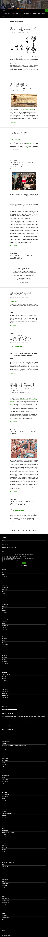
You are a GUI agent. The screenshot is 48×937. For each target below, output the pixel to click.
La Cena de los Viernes (6, 853)
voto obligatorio (30, 143)
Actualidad (12, 130)
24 (29, 530)
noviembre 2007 (5, 695)
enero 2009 (4, 665)
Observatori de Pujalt (6, 874)
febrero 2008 (4, 689)
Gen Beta (3, 826)
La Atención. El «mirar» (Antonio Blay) (21, 502)
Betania (3, 762)
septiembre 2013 (5, 606)
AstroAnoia (4, 749)
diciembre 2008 (4, 667)
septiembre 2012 (5, 629)
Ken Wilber (4, 849)
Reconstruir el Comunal (6, 898)
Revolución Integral (14, 81)
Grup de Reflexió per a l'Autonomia (8, 832)
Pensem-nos (4, 881)
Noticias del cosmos (5, 872)
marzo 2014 (4, 595)
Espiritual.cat (4, 815)
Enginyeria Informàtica (6, 807)
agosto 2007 (4, 701)
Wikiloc (3, 925)
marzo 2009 (4, 661)
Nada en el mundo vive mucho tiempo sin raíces (19, 722)
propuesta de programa (28, 109)
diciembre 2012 (4, 623)
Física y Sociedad (5, 819)
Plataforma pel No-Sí (5, 883)
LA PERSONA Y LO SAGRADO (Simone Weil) (30, 720)
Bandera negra (4, 756)
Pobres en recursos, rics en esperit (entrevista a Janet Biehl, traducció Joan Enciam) (23, 387)
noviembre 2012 (5, 625)
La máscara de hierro (9, 718)
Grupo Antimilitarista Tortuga (7, 834)
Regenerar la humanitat (6, 900)
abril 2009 (3, 659)
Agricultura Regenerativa (6, 732)
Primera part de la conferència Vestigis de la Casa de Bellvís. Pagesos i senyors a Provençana (28, 716)
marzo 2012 (4, 633)
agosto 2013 (4, 608)
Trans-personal (4, 921)
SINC (3, 908)
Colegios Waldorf (5, 781)
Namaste (3, 864)
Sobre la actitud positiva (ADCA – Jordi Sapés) (23, 29)
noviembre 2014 (5, 587)
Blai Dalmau (4, 766)
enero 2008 (4, 691)
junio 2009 (4, 655)
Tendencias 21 (4, 915)
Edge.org (3, 798)
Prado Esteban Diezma (6, 889)
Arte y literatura (13, 160)
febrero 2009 (4, 663)
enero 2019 (4, 576)
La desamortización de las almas (23, 432)
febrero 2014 (4, 597)
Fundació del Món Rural (6, 821)
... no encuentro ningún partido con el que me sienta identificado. (15, 556)
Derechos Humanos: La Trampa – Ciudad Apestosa (11, 720)
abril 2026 (3, 572)
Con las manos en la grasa (6, 783)
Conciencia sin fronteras (6, 785)
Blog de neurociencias (6, 768)
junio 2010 (4, 638)
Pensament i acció (5, 879)
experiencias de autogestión (29, 147)
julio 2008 (3, 678)
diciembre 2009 (4, 648)
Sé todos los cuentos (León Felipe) (21, 256)
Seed (3, 906)
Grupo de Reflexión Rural (6, 836)
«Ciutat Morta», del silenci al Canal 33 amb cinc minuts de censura (23, 338)
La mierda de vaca (5, 855)
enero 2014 (4, 600)
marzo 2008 (4, 687)
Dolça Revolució (5, 796)
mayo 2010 (4, 640)
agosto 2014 (4, 591)
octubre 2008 (4, 672)
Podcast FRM (4, 885)
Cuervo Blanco (4, 792)
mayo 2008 (4, 682)
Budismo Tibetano (5, 770)
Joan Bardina (4, 843)
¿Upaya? (3, 16)
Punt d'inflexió (4, 891)
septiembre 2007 (5, 699)
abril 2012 (3, 631)
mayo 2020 (4, 574)
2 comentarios (24, 90)
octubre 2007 (4, 697)
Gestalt (3, 828)
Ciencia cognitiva (5, 779)
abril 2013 (3, 614)
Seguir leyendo (13, 73)
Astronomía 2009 (5, 751)
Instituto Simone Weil (6, 838)
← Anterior (13, 530)
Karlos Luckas (4, 847)
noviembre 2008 (5, 670)
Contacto (13, 13)
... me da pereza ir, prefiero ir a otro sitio (10, 561)
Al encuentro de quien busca (7, 734)
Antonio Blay (4, 739)
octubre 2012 (4, 627)
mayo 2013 (4, 612)
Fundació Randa (4, 824)
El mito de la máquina (5, 802)
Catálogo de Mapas (5, 775)
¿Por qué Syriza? (18, 133)
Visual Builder (4, 923)
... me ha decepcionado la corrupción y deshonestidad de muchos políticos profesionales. (19, 558)
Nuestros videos (26, 13)
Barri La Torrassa (5, 760)
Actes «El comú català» (6, 13)
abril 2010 (3, 642)
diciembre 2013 (4, 602)
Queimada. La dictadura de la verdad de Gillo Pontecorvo (24, 164)
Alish (3, 737)
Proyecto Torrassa (33, 13)
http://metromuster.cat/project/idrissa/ (18, 309)
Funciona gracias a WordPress (6, 935)
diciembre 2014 (4, 585)
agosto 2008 (4, 676)
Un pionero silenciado (12, 725)
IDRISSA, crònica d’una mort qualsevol (21, 294)
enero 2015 (4, 583)
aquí (32, 402)
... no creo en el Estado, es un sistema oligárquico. (12, 560)
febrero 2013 (4, 619)
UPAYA (3, 10)
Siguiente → (34, 530)
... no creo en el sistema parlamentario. (10, 557)
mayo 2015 (4, 578)
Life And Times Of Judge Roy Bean (8, 862)
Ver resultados (24, 565)
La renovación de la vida (6, 858)
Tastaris (3, 913)
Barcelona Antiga (5, 758)
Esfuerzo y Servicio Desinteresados (8, 813)
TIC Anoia (4, 919)
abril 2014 (3, 593)
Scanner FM (4, 904)
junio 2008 (4, 680)
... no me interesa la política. (8, 559)
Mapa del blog (18, 13)
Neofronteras (4, 868)
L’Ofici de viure (4, 851)
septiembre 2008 (5, 674)
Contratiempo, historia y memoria (8, 787)
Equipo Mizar (4, 811)
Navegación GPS (5, 866)
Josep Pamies (4, 845)
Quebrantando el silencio (6, 894)
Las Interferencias (5, 860)
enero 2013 (4, 621)
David (19, 32)
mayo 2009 (4, 657)
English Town (4, 809)
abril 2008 (3, 684)
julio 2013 (3, 610)
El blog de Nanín (5, 800)
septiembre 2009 (5, 650)
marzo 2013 (4, 617)
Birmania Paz (4, 764)
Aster (3, 747)
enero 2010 (4, 646)
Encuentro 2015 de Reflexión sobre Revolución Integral (21, 86)
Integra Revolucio (5, 841)
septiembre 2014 (5, 589)
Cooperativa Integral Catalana (7, 790)
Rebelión (3, 896)
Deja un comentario (25, 32)
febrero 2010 (4, 644)
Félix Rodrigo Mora (5, 817)
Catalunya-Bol (4, 777)
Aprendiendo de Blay (5, 741)
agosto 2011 (4, 636)
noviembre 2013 (5, 604)
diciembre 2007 (4, 693)
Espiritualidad (13, 25)
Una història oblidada (42, 13)
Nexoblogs (4, 870)
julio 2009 (3, 653)
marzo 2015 (4, 580)
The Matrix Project (5, 917)
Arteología (4, 743)
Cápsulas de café (5, 773)
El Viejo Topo (4, 804)
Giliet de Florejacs (5, 830)
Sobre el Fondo (4, 911)
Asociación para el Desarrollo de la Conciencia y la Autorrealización (14, 745)
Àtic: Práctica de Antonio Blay (7, 753)
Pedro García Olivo (5, 877)
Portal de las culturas (5, 887)
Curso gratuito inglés (5, 794)
